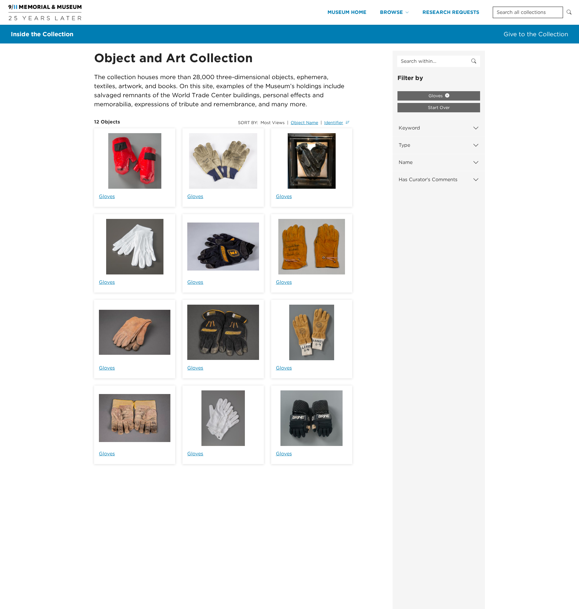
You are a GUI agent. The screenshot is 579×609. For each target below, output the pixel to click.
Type (404, 145)
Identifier (333, 122)
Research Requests (450, 12)
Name (406, 162)
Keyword (409, 128)
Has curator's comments (428, 179)
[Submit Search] (569, 12)
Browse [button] (391, 12)
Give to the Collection (536, 34)
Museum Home (346, 12)
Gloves (107, 196)
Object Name (304, 122)
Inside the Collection (42, 34)
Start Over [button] (439, 107)
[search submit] (473, 61)
